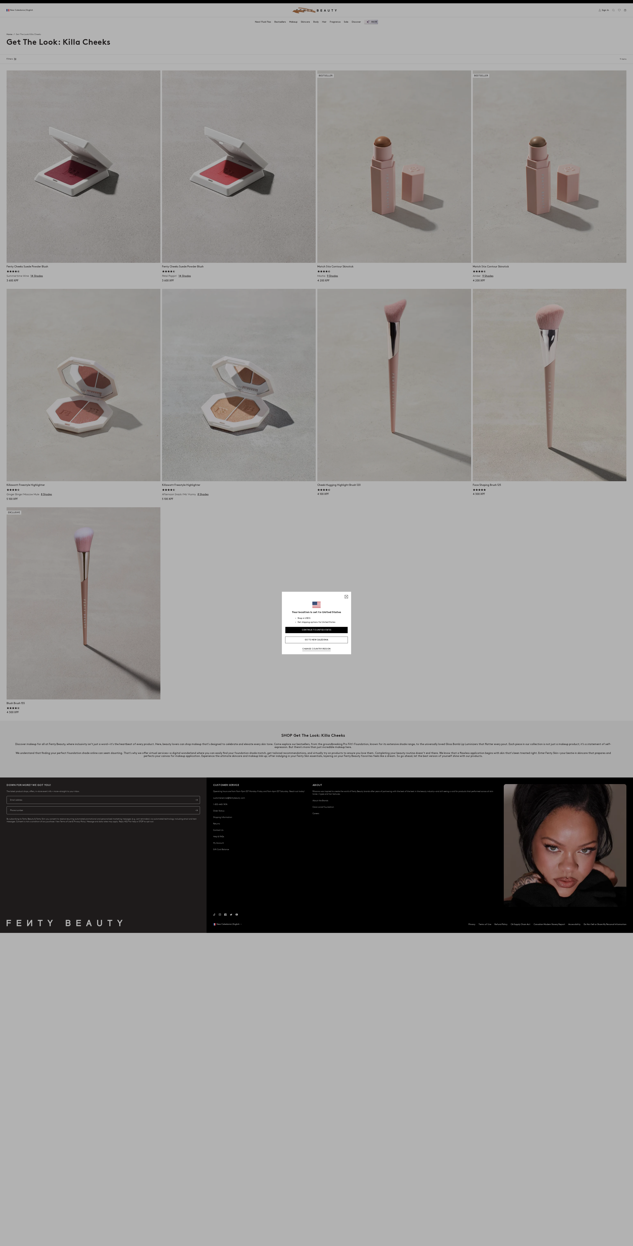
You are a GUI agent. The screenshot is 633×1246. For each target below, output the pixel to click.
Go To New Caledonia (316, 640)
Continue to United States (316, 630)
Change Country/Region (316, 649)
